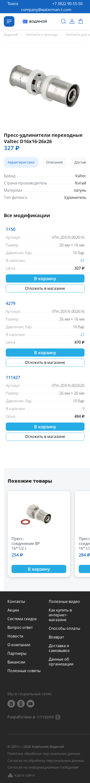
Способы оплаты (64, 628)
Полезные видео (64, 601)
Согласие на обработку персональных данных (45, 761)
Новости (15, 636)
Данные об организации (61, 661)
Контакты (16, 601)
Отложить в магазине (45, 288)
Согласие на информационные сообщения (42, 767)
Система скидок (22, 618)
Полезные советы (24, 670)
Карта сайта (25, 775)
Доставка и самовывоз (59, 648)
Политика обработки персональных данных (43, 754)
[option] (45, 84)
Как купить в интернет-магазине (60, 615)
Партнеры (16, 653)
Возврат (56, 637)
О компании (18, 644)
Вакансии (16, 662)
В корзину (45, 278)
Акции (13, 610)
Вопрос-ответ (20, 627)
